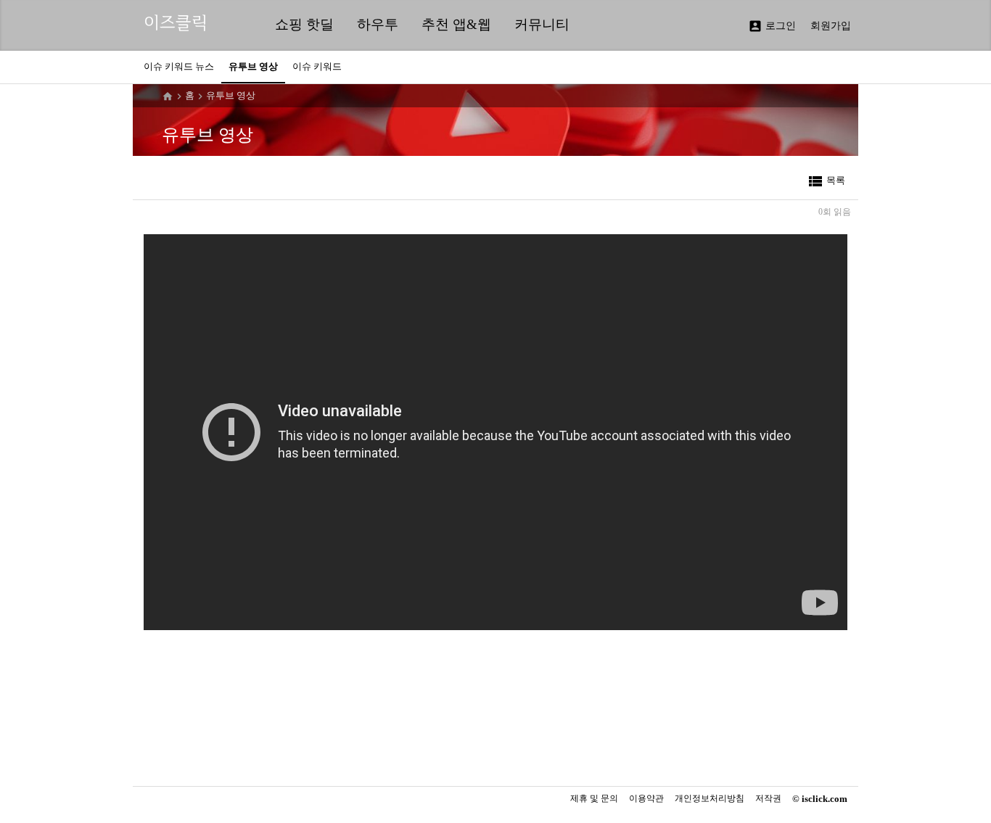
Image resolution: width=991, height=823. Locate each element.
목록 (826, 181)
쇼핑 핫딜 (304, 24)
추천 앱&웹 (456, 24)
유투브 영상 (230, 95)
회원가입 (830, 25)
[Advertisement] (492, 735)
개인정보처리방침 (709, 798)
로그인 (772, 26)
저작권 (768, 798)
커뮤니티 (541, 24)
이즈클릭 (175, 23)
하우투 (377, 24)
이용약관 (646, 798)
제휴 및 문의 (594, 798)
